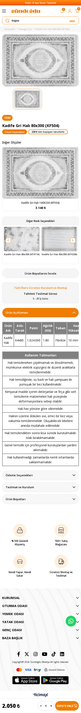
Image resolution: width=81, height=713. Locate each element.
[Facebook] (18, 654)
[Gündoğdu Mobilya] (25, 11)
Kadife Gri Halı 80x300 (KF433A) (59, 254)
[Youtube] (44, 654)
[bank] (40, 670)
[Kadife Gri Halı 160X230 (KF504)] (40, 173)
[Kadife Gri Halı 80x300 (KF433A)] (59, 239)
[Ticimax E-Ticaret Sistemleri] (40, 695)
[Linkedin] (62, 654)
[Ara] (72, 20)
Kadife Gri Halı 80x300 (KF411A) (22, 254)
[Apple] (26, 680)
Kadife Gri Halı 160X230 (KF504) (40, 203)
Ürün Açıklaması (17, 312)
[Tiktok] (54, 654)
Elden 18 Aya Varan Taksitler (40, 2)
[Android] (55, 680)
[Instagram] (35, 654)
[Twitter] (26, 654)
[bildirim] (62, 12)
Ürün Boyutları (16, 499)
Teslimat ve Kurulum (20, 487)
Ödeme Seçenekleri (19, 475)
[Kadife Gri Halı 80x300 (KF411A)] (21, 239)
